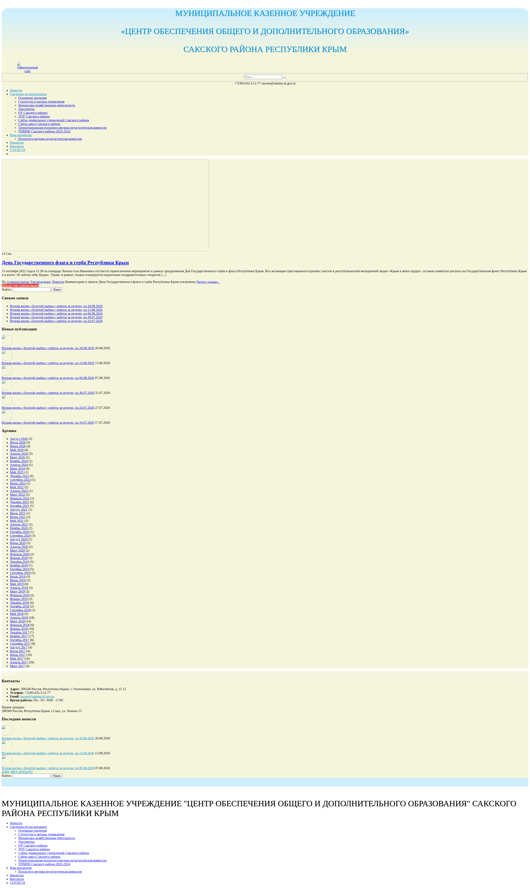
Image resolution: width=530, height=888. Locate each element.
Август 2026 (19, 438)
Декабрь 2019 (19, 561)
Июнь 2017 (18, 655)
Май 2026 (17, 450)
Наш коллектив (21, 135)
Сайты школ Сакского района (39, 124)
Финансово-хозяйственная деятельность (46, 105)
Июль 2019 (17, 576)
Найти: (7, 289)
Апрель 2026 (19, 453)
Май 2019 (17, 584)
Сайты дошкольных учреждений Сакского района (53, 120)
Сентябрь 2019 (20, 573)
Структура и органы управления (41, 101)
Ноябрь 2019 (19, 565)
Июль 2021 (17, 513)
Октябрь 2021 (19, 506)
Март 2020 (17, 550)
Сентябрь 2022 (20, 479)
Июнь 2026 (18, 446)
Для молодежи (40, 282)
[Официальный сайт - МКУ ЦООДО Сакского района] (27, 71)
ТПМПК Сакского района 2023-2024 (44, 131)
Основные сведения (32, 98)
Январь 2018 (19, 629)
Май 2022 (17, 487)
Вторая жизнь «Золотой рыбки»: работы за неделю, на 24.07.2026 (56, 321)
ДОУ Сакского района (34, 116)
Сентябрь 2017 (20, 643)
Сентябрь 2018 (20, 610)
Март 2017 (17, 666)
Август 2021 (19, 509)
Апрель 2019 (19, 588)
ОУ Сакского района (32, 112)
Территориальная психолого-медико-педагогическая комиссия (62, 127)
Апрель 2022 (19, 491)
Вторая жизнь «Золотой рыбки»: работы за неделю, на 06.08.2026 (56, 313)
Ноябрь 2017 (19, 636)
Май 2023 (17, 472)
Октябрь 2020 (19, 532)
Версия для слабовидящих (20, 285)
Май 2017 (17, 658)
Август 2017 (19, 647)
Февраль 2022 (19, 498)
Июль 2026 (17, 442)
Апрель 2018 (19, 617)
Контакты (17, 146)
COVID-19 (17, 150)
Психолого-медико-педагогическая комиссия (50, 139)
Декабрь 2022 (19, 476)
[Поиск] (284, 77)
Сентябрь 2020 (20, 535)
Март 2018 (17, 621)
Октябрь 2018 (19, 606)
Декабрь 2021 (19, 502)
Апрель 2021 (19, 524)
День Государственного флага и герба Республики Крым (65, 262)
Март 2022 (17, 494)
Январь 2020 (19, 558)
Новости (16, 90)
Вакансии (17, 142)
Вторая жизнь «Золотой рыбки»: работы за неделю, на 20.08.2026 (56, 306)
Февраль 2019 (19, 595)
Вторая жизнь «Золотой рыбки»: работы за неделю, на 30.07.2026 (56, 317)
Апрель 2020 (19, 547)
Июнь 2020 (18, 543)
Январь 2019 (19, 599)
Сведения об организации (28, 94)
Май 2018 (17, 614)
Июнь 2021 (18, 517)
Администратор (18, 282)
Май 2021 (17, 520)
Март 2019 (17, 591)
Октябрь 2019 (19, 569)
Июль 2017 (17, 651)
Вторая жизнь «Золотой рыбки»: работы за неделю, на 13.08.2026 (56, 310)
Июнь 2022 (18, 483)
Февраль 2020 (19, 554)
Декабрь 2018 (19, 602)
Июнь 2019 (18, 580)
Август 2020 (19, 539)
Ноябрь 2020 (19, 528)
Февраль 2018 (19, 625)
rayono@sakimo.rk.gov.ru (37, 696)
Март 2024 (17, 468)
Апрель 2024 (19, 465)
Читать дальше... (208, 282)
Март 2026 (17, 457)
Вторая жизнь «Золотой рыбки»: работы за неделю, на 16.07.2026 (48, 422)
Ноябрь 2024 (19, 461)
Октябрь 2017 (19, 640)
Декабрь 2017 (19, 632)
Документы (26, 109)
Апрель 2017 (19, 662)
